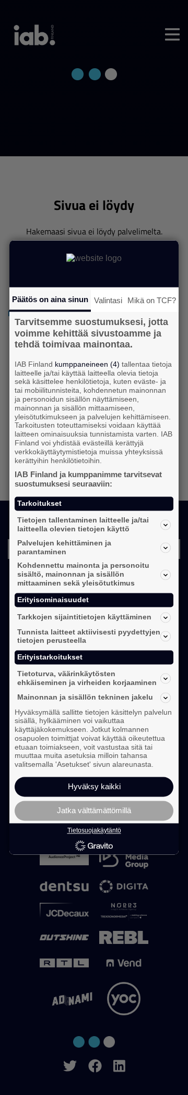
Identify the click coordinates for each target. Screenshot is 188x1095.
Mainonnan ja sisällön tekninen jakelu (85, 697)
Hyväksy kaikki (94, 786)
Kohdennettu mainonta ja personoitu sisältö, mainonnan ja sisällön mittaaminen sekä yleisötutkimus (83, 575)
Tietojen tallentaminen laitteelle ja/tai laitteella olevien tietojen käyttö (83, 524)
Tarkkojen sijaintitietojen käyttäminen (84, 617)
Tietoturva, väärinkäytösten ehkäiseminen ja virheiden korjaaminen (87, 678)
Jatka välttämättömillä (94, 810)
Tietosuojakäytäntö (94, 830)
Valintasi (108, 300)
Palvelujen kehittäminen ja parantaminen (64, 547)
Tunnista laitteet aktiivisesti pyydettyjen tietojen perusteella (88, 636)
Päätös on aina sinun (50, 299)
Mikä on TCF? (151, 300)
